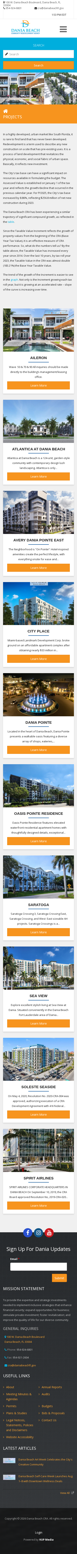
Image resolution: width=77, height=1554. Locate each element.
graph (14, 279)
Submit (59, 1278)
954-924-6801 (14, 8)
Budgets (47, 1406)
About (10, 1387)
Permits (11, 1406)
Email (15, 1259)
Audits (46, 1394)
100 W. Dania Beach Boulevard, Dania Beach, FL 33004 (32, 4)
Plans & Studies (16, 1413)
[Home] (30, 27)
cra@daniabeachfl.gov (51, 8)
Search (38, 65)
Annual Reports (52, 1387)
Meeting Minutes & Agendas (19, 1396)
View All (65, 1493)
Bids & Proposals (53, 1413)
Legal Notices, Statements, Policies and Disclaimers (19, 1425)
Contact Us (49, 1420)
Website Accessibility (19, 1437)
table (11, 222)
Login (38, 1532)
